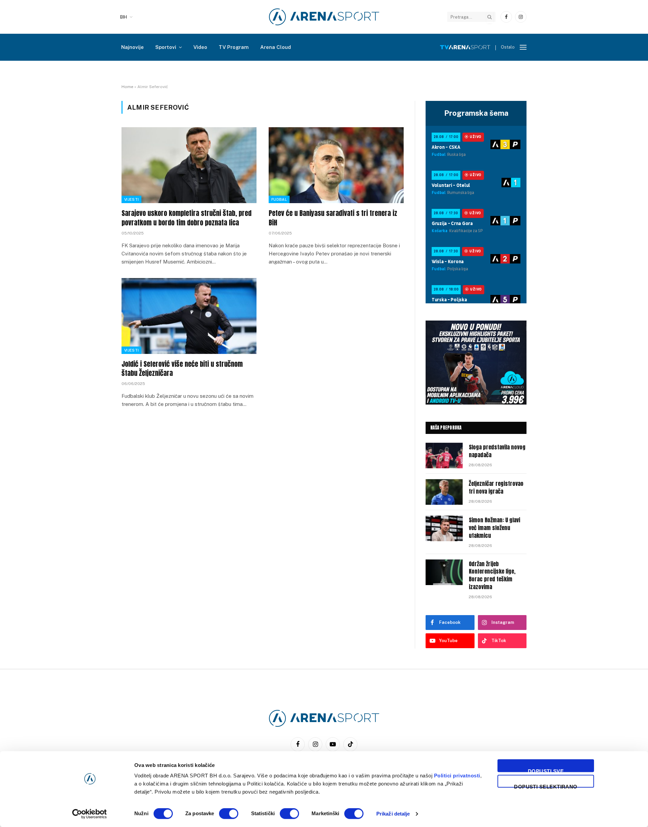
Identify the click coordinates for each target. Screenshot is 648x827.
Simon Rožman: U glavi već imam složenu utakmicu (494, 528)
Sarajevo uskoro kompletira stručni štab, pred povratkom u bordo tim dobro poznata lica (186, 218)
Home (127, 86)
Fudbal (279, 199)
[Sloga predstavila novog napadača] (444, 455)
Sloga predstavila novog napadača (497, 451)
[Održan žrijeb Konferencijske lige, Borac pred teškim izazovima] (444, 572)
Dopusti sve (546, 770)
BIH (123, 17)
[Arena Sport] (324, 17)
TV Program (234, 47)
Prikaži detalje (393, 814)
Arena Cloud (275, 47)
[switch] (228, 813)
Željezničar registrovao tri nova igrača (496, 487)
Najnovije (132, 47)
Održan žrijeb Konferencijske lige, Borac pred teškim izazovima (492, 575)
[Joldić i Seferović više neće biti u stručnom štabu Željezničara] (189, 316)
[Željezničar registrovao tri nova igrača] (444, 492)
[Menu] (523, 47)
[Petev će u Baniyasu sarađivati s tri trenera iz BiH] (336, 165)
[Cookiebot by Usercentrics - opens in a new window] (89, 814)
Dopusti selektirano (545, 786)
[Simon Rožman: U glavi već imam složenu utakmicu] (444, 528)
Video (200, 47)
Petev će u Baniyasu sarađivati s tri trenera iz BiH (333, 218)
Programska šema (476, 113)
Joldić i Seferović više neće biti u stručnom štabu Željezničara (182, 368)
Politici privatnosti (457, 775)
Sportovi (165, 47)
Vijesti (131, 199)
